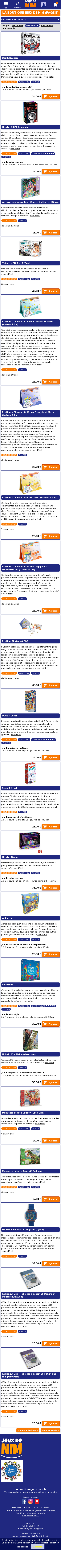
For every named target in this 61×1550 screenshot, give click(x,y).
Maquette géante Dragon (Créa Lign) (23, 1112)
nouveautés (9, 28)
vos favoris (47, 25)
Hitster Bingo (10, 857)
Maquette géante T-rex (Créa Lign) (22, 1171)
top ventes (17, 25)
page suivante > (50, 1430)
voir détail (49, 76)
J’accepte (37, 1546)
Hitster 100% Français (15, 127)
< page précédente (28, 1430)
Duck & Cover (9, 715)
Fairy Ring (7, 984)
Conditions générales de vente (30, 1513)
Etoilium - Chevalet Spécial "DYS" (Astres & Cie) (29, 497)
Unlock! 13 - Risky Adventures (19, 1054)
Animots (7, 918)
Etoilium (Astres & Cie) (15, 641)
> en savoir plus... (30, 1515)
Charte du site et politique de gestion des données (30, 1510)
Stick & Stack (9, 788)
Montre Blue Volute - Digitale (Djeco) (23, 1229)
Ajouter (53, 96)
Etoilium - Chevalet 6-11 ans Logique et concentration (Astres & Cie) (24, 568)
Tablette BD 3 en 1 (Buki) (16, 263)
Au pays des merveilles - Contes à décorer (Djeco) (30, 202)
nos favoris (32, 25)
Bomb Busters (10, 57)
